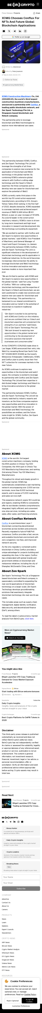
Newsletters (6, 933)
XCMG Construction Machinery (16, 96)
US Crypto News (8, 956)
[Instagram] (25, 31)
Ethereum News (8, 953)
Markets (5, 926)
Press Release (7, 13)
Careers (5, 909)
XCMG (4, 458)
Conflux (34, 104)
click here (29, 619)
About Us (5, 906)
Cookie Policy (30, 994)
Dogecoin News (8, 960)
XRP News (6, 942)
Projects (17, 13)
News (4, 919)
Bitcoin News (7, 946)
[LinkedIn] (20, 31)
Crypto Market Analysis (10, 949)
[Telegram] (15, 31)
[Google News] (22, 822)
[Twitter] (9, 31)
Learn (4, 922)
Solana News (7, 963)
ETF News (6, 970)
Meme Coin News (8, 967)
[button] (21, 831)
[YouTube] (4, 31)
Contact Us (6, 902)
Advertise (5, 899)
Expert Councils (8, 929)
